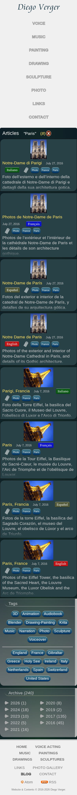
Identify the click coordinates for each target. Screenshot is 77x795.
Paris (55, 170)
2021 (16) (19, 729)
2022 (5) (18, 722)
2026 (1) (18, 703)
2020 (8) (54, 703)
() (45, 133)
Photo (35, 170)
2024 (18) (19, 709)
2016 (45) (55, 722)
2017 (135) (56, 716)
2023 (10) (19, 716)
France (45, 170)
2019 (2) (54, 709)
